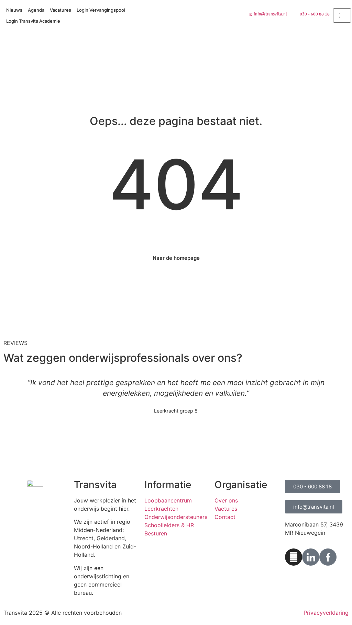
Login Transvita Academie (33, 21)
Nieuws (14, 10)
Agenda (36, 10)
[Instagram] (293, 557)
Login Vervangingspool (101, 10)
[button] (342, 4)
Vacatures (60, 10)
